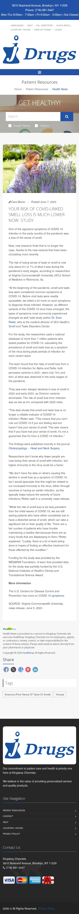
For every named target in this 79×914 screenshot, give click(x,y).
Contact (8, 816)
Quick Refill (63, 25)
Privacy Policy (11, 833)
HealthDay (28, 652)
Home (18, 89)
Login (58, 29)
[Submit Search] (66, 116)
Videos (44, 125)
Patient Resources (37, 89)
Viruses (60, 694)
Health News (22, 125)
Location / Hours (21, 29)
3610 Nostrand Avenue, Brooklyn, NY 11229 (39, 5)
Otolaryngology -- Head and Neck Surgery (34, 448)
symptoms (58, 595)
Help (30, 25)
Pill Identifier (44, 25)
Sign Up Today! (42, 29)
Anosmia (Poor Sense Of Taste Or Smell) (28, 694)
